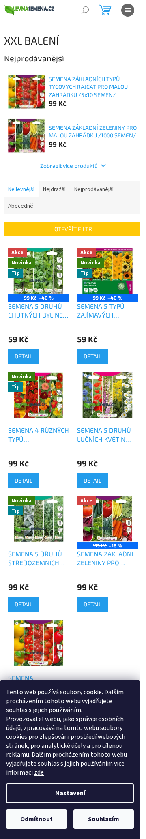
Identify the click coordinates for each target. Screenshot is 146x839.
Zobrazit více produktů (69, 165)
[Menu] (128, 10)
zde (39, 772)
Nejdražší (54, 189)
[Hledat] (85, 10)
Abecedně (20, 206)
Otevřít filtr (73, 228)
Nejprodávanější (94, 189)
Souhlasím (103, 819)
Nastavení (70, 793)
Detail (23, 356)
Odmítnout (36, 819)
